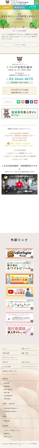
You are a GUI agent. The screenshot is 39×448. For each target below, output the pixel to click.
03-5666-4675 (21, 138)
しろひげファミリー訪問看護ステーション (19, 153)
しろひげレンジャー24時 (19, 159)
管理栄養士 (7, 398)
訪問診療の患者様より (11, 408)
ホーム (4, 348)
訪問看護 (7, 386)
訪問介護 (7, 392)
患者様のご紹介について (9, 371)
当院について (25, 348)
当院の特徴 (5, 353)
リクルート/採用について (12, 430)
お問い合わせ (20, 7)
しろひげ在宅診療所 (19, 150)
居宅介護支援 (8, 389)
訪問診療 (7, 383)
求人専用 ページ (33, 7)
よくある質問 (6, 366)
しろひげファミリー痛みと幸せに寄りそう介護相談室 (19, 156)
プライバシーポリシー (9, 357)
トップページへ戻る (19, 45)
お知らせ (5, 362)
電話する (7, 7)
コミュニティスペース (28, 366)
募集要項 (7, 433)
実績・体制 (24, 353)
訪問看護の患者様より (11, 411)
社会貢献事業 (8, 395)
